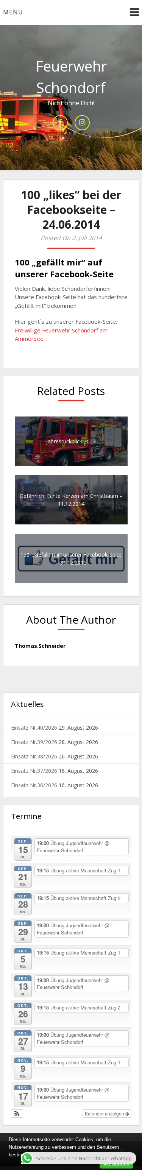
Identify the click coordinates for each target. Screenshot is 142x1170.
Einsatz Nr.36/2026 (34, 785)
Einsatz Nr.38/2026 (34, 756)
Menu (13, 12)
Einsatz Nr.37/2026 (34, 770)
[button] (17, 1113)
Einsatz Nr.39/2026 (34, 742)
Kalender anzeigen (105, 1113)
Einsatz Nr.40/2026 (34, 727)
